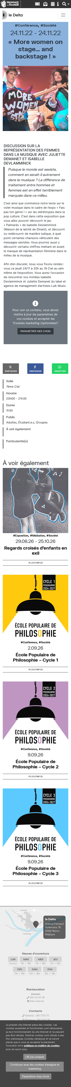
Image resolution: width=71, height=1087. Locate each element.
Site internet (36, 1001)
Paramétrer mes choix (35, 331)
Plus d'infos (36, 563)
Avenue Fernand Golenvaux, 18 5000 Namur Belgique (54, 929)
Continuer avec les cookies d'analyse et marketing (35, 1066)
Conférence (28, 25)
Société (49, 25)
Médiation (38, 535)
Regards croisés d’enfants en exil (35, 550)
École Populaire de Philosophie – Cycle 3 (36, 871)
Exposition (21, 535)
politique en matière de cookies (42, 1045)
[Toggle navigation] (63, 15)
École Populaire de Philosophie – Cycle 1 (35, 657)
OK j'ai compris (34, 1056)
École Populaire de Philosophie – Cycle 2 (36, 764)
